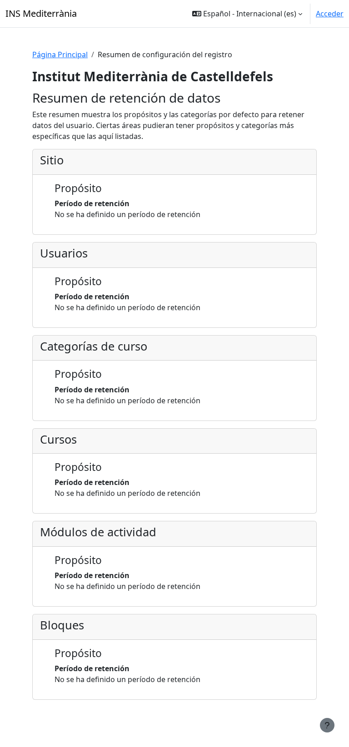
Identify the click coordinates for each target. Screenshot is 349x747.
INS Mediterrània (41, 13)
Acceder (330, 14)
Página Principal (60, 54)
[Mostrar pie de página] (327, 725)
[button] (247, 13)
